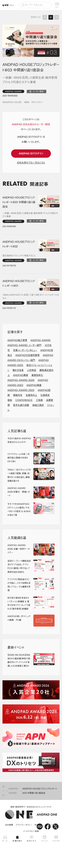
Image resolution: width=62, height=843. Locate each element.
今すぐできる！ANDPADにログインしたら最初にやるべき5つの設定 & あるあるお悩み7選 (18, 509)
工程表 (39, 400)
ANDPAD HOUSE (13, 102)
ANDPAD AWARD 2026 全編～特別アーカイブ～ (18, 549)
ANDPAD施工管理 (17, 340)
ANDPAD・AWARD (13, 91)
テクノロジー (38, 102)
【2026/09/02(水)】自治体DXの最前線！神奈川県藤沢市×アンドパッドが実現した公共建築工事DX (18, 660)
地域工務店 (38, 405)
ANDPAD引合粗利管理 (27, 355)
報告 (9, 400)
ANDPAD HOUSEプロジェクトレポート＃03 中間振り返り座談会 (18, 202)
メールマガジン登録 (31, 831)
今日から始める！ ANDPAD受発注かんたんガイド (19, 440)
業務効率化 (37, 375)
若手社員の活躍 (21, 405)
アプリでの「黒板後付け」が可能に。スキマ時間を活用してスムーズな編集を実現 (18, 584)
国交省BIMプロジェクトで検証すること (19, 256)
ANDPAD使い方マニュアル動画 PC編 (19, 618)
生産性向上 (31, 395)
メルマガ (56, 841)
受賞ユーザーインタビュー (25, 350)
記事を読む (17, 841)
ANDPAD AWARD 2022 (20, 390)
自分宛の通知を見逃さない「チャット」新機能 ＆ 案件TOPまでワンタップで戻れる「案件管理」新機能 (18, 603)
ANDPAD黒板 (20, 375)
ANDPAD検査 (33, 385)
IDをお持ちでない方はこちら (31, 162)
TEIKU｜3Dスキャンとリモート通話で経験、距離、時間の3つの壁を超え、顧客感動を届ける (19, 475)
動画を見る (31, 841)
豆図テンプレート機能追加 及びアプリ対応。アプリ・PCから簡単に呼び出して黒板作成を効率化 (19, 566)
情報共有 (17, 395)
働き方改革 (18, 370)
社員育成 (45, 395)
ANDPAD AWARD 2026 (20, 380)
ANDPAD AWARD (40, 340)
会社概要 (9, 825)
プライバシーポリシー (24, 825)
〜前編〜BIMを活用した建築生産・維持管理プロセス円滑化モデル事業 (30, 215)
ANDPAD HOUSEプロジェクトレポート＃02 (18, 244)
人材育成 (31, 370)
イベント (44, 841)
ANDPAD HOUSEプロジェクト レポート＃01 (18, 283)
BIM (27, 102)
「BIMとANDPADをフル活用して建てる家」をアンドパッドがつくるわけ (30, 296)
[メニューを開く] (57, 5)
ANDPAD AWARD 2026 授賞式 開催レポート (18, 492)
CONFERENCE (24, 400)
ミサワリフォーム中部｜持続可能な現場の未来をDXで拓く (18, 458)
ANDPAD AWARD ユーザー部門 (24, 345)
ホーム (3, 790)
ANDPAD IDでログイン (31, 153)
